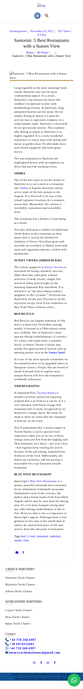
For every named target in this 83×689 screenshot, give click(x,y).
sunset (17, 540)
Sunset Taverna (53, 267)
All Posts (42, 52)
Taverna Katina (46, 392)
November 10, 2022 (41, 31)
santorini (55, 536)
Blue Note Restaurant (43, 481)
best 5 (24, 536)
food (32, 536)
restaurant (42, 536)
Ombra (24, 188)
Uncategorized (18, 31)
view (26, 540)
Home (29, 52)
